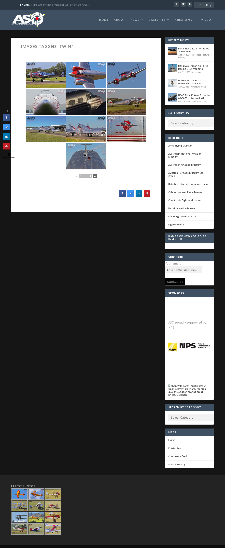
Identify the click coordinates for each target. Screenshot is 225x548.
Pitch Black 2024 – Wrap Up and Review (193, 50)
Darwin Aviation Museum (182, 208)
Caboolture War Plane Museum (186, 192)
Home (104, 20)
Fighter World (176, 224)
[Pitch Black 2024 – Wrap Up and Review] (172, 51)
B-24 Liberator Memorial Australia (188, 184)
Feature (205, 54)
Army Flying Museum (180, 145)
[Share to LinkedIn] (139, 195)
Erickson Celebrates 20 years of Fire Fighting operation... (61, 4)
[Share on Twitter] (130, 195)
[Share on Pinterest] (147, 195)
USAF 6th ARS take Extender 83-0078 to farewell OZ (194, 97)
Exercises (196, 54)
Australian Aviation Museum (184, 164)
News (135, 20)
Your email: (173, 263)
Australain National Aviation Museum (184, 155)
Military (181, 57)
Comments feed (177, 456)
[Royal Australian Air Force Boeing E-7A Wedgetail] (172, 68)
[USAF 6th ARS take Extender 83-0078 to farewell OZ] (172, 97)
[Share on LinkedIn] (6, 139)
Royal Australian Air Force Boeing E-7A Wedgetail (193, 67)
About (120, 20)
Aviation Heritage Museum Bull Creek (186, 174)
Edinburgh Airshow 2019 (182, 216)
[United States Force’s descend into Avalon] (172, 83)
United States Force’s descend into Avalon (190, 82)
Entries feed (175, 448)
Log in (171, 440)
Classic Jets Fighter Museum (184, 200)
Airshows (183, 20)
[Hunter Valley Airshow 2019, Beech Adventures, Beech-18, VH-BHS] (46, 75)
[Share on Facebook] (122, 195)
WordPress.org (176, 464)
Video (206, 20)
